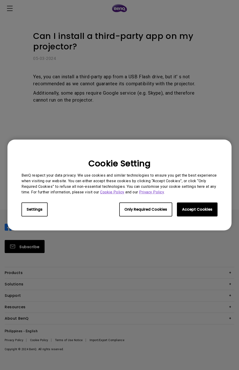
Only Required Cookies (145, 209)
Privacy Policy (151, 192)
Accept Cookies (197, 209)
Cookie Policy (112, 192)
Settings (34, 209)
